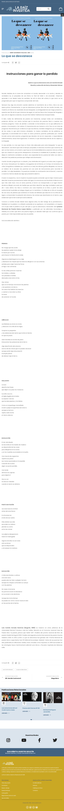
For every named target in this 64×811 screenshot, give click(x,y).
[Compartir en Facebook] (13, 62)
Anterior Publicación (13, 677)
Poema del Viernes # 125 (10, 708)
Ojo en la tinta (5, 798)
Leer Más (4, 711)
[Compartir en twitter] (16, 62)
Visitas (31, 52)
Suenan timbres (6, 790)
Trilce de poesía (6, 783)
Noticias (35, 785)
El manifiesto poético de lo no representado (52, 711)
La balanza (4, 785)
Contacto (35, 790)
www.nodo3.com (36, 803)
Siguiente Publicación (52, 677)
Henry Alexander (15, 52)
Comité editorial (37, 783)
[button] (31, 719)
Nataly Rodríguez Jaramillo (28, 711)
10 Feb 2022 (23, 52)
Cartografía (5, 793)
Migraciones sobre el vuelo (9, 795)
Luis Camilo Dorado (8, 669)
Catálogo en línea (37, 788)
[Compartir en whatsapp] (19, 62)
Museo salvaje (5, 788)
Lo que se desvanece (21, 669)
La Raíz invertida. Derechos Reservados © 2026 (13, 774)
